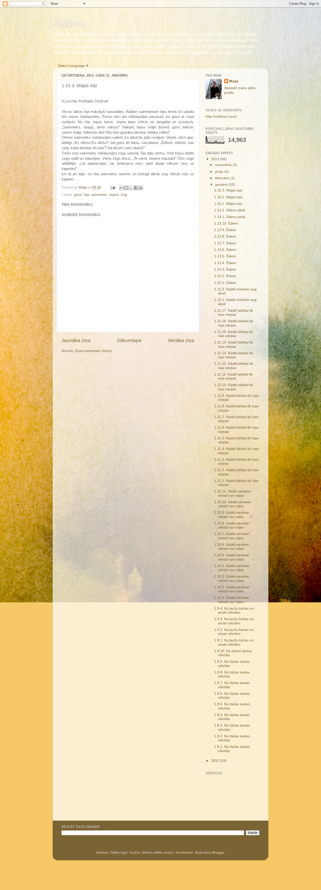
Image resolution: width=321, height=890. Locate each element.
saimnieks (99, 195)
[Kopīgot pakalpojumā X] (131, 187)
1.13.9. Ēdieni (225, 230)
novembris (224, 165)
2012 (215, 761)
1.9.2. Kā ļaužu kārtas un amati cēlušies (234, 632)
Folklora (69, 23)
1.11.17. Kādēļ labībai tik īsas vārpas (233, 312)
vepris (114, 195)
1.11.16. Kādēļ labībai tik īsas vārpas (233, 323)
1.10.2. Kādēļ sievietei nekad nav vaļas (231, 589)
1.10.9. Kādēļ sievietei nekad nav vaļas (231, 514)
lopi (86, 195)
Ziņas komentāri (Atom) (93, 351)
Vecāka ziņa (181, 340)
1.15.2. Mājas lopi (228, 197)
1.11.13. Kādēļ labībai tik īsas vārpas (233, 355)
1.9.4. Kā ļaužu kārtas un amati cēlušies (234, 610)
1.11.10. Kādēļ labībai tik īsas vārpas (233, 387)
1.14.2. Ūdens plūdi (229, 210)
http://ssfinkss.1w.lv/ (221, 116)
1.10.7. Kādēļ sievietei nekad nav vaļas (231, 536)
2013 (215, 159)
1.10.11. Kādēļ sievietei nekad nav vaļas (232, 493)
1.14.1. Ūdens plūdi (229, 217)
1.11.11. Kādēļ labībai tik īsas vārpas (233, 376)
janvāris (221, 185)
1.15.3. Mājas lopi (228, 190)
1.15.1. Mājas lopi (228, 204)
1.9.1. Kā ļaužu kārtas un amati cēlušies (234, 642)
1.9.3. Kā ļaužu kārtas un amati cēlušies (234, 621)
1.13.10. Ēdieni (226, 223)
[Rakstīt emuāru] (126, 187)
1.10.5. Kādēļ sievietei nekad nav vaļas (231, 557)
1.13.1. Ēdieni (225, 283)
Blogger (218, 852)
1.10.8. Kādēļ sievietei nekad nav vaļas (231, 525)
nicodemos (184, 852)
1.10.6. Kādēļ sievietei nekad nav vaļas (231, 547)
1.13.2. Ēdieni (225, 276)
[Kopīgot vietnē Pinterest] (140, 187)
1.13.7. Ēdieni (225, 243)
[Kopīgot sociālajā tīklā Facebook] (135, 187)
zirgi (124, 195)
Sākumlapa (129, 340)
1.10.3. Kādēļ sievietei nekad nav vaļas (231, 578)
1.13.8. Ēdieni (225, 236)
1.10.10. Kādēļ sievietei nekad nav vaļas (232, 504)
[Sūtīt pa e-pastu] (121, 187)
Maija (233, 81)
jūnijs (219, 171)
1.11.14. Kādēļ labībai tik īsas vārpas (233, 344)
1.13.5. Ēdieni (225, 256)
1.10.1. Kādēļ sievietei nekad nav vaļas (231, 600)
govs (78, 195)
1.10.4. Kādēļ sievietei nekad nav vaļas (231, 568)
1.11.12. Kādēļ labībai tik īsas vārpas (233, 366)
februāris (222, 178)
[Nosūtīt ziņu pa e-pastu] (112, 187)
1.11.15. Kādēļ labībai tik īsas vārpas (233, 334)
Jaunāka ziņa (76, 340)
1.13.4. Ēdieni (225, 263)
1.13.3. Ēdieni (225, 269)
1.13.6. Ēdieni (225, 250)
